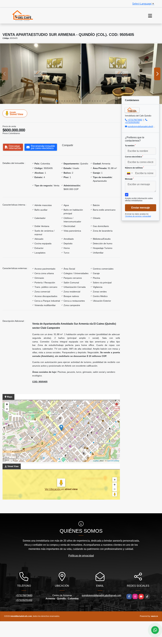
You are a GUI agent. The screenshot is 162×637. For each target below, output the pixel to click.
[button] (57, 101)
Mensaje (129, 179)
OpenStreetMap (113, 460)
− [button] (7, 409)
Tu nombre (130, 145)
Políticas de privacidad (81, 555)
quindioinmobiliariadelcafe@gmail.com (101, 595)
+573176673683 (135, 120)
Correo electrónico (134, 156)
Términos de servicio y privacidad (138, 216)
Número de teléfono (134, 167)
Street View (16, 113)
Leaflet (95, 460)
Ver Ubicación (53, 489)
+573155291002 (132, 122)
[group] (40, 73)
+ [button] (7, 404)
